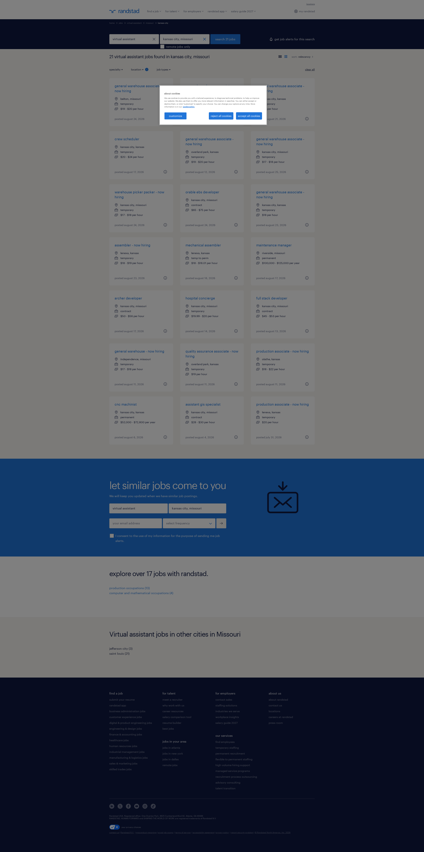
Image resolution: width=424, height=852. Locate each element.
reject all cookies (221, 115)
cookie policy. (189, 107)
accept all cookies (249, 115)
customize (175, 115)
